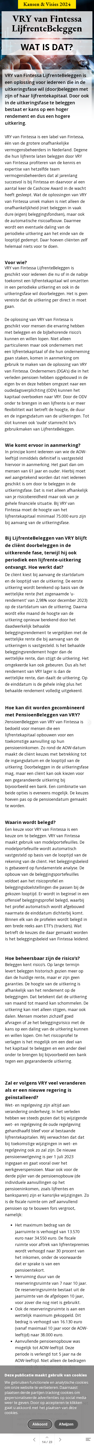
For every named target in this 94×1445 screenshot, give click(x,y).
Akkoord (39, 1424)
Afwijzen (66, 1424)
